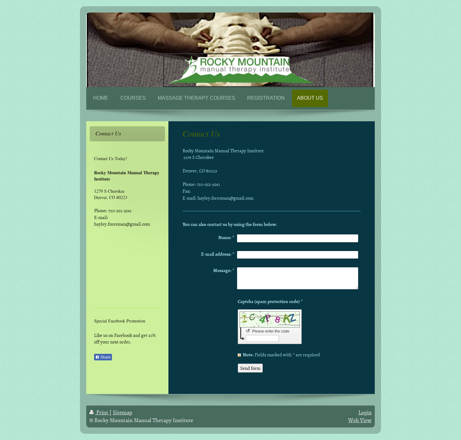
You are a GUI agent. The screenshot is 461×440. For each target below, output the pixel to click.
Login (365, 412)
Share (105, 357)
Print (102, 412)
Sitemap (122, 412)
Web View (360, 420)
